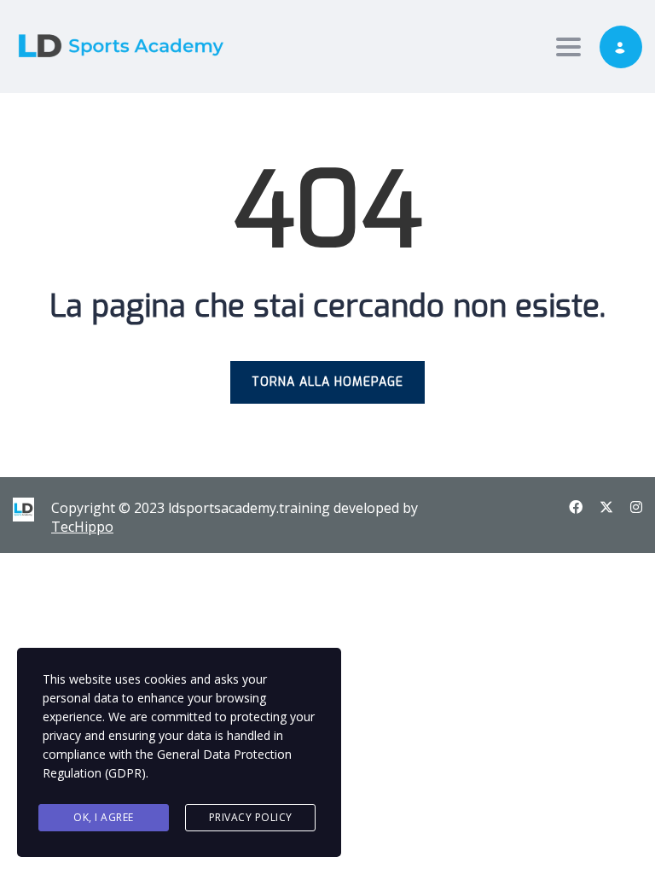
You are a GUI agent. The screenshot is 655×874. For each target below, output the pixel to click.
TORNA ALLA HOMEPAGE (327, 382)
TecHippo (82, 526)
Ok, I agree (103, 817)
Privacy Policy (251, 817)
